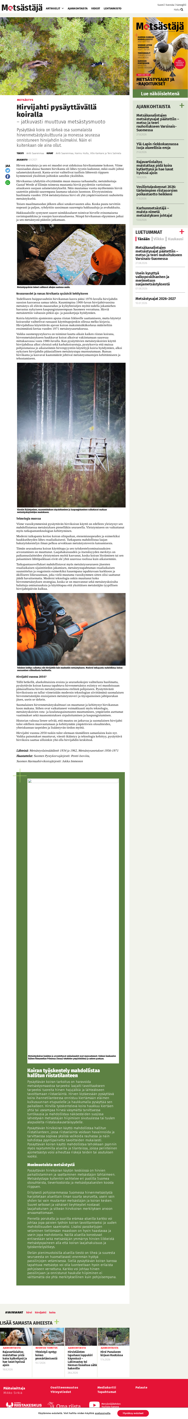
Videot (95, 8)
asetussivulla (102, 1413)
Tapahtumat (106, 1392)
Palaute (141, 1387)
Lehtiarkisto (112, 8)
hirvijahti (40, 1312)
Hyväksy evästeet (133, 1413)
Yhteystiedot (60, 1392)
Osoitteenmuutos (64, 1387)
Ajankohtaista (78, 8)
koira (52, 1312)
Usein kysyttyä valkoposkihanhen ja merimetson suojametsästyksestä (153, 278)
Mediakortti (106, 1387)
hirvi (29, 1312)
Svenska (170, 5)
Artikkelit (53, 8)
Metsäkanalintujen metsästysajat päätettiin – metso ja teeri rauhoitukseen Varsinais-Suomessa (158, 253)
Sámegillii (181, 5)
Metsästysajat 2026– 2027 (155, 298)
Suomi (161, 5)
